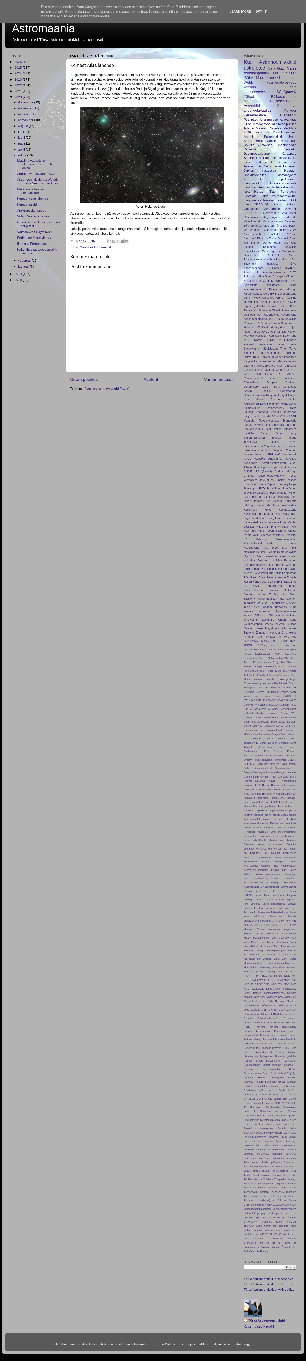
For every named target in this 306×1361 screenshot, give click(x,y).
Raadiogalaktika (271, 1069)
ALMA (292, 454)
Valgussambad (253, 624)
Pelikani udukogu (253, 1039)
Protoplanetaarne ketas (258, 564)
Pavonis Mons (268, 1035)
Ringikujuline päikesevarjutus (260, 1090)
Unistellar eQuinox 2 (267, 1200)
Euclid (273, 238)
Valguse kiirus (252, 361)
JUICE (265, 331)
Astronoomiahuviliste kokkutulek (263, 234)
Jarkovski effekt (252, 819)
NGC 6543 (277, 980)
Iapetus (292, 802)
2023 (19, 79)
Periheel (265, 302)
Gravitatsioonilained (256, 492)
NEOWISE (262, 204)
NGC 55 (267, 975)
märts (22, 155)
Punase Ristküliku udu (258, 1052)
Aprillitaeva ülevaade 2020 (36, 173)
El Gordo (261, 742)
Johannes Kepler (283, 399)
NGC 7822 (250, 988)
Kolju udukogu (271, 853)
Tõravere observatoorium (259, 225)
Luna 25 (255, 416)
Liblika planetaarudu (273, 903)
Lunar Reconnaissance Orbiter (264, 297)
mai (21, 143)
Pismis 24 (291, 1039)
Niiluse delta (260, 1001)
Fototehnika (280, 759)
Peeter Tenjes (288, 1035)
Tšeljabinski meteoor (282, 615)
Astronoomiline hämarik (275, 683)
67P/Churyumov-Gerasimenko (272, 645)
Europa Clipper (266, 484)
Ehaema (268, 738)
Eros (266, 751)
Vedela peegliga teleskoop (263, 1213)
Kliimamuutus (252, 408)
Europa (275, 323)
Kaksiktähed (251, 403)
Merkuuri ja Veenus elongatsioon (31, 191)
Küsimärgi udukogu (255, 891)
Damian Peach (270, 717)
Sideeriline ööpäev (271, 1111)
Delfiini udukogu (253, 725)
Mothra (263, 963)
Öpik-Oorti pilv (251, 1251)
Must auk (289, 140)
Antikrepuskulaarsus (31, 210)
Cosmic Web (289, 713)
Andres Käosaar (253, 662)
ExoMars (271, 755)
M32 (277, 920)
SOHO (292, 1094)
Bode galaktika (286, 319)
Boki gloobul (275, 467)
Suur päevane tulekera (258, 1141)
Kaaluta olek (277, 823)
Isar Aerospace (272, 814)
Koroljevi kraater (285, 861)
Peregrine (290, 560)
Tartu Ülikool (275, 1166)
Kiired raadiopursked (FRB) (260, 293)
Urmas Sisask (288, 1200)
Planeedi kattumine (258, 344)
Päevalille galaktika (285, 1056)
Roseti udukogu (276, 577)
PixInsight (249, 1043)
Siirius (280, 344)
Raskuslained (278, 1073)
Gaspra (248, 772)
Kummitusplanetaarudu (268, 874)
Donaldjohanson (262, 734)
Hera (293, 496)
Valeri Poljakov (281, 1209)
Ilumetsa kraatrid (287, 806)
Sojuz (292, 344)
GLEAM (292, 759)
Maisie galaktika (254, 933)
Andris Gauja (271, 662)
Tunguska (267, 1183)
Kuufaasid (275, 335)
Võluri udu (290, 1230)
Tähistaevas (261, 132)
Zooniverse (250, 1242)
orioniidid (249, 365)
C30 (268, 700)
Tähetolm (264, 1192)
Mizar (277, 958)
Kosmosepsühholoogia (256, 870)
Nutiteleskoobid (252, 1005)
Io (265, 289)
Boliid (260, 140)
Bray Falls (269, 369)
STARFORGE (264, 1098)
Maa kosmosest (284, 132)
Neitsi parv (259, 997)
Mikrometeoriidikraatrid (258, 543)
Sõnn (266, 1145)
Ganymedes (252, 200)
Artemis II (252, 136)
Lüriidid (266, 416)
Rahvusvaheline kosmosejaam (270, 175)
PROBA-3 (291, 1022)
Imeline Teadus (274, 200)
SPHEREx (249, 1098)
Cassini (272, 140)
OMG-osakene (252, 1009)
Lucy (247, 416)
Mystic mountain (287, 967)
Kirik (270, 848)
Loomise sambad (285, 518)
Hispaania (281, 793)
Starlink (273, 590)
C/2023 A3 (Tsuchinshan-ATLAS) (265, 213)
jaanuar (24, 266)
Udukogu (249, 314)
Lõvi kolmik (251, 526)
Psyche (258, 424)
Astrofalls (290, 458)
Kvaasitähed (289, 878)
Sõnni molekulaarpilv (284, 1145)
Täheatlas (265, 611)
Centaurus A (251, 323)
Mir (259, 958)
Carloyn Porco (288, 704)
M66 (251, 925)
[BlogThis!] (114, 241)
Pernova (267, 1039)
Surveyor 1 (274, 1137)
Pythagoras (266, 1056)
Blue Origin (260, 467)
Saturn (291, 73)
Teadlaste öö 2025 (256, 603)
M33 (273, 526)
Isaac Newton (254, 399)
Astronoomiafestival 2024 (279, 272)
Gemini (248, 391)
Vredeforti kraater (272, 1221)
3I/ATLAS (290, 268)
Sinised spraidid (287, 1115)
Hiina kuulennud (252, 793)
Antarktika (270, 666)
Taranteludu (290, 1162)
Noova (258, 340)
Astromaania (43, 28)
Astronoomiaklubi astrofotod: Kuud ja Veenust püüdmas (37, 181)
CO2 (273, 700)
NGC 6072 (290, 975)
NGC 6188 (263, 980)
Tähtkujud (291, 1192)
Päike (248, 78)
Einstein (273, 378)
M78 (268, 925)
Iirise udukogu (260, 806)
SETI (284, 1094)
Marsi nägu (258, 942)
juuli (21, 131)
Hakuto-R (291, 785)
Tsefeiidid (291, 1175)
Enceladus (289, 378)
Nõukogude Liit (287, 1005)
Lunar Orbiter (288, 522)
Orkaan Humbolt (253, 1022)
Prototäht (273, 255)
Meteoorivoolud (264, 124)
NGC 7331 (277, 984)
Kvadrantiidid (251, 882)
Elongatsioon (265, 747)
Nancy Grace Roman (277, 988)
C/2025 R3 (259, 700)
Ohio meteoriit (252, 1014)
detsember (26, 102)
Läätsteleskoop (279, 912)
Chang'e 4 (279, 276)
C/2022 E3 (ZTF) (286, 369)
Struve (247, 1137)
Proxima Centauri (285, 564)
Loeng (270, 518)
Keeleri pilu (250, 840)
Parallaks (271, 556)
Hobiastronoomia (254, 395)
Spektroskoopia (253, 590)
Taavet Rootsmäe (274, 1158)
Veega (269, 624)
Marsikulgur (289, 251)
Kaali (293, 819)
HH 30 (257, 785)
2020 (19, 97)
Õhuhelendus (289, 1247)
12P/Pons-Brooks (276, 454)
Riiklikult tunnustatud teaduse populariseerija (270, 1086)
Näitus (272, 552)
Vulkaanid (275, 268)
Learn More (240, 11)
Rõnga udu (260, 581)
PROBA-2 (279, 1022)
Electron (272, 742)
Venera (292, 361)
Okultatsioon (280, 1014)
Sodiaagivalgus (253, 429)
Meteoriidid (252, 101)
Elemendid (284, 742)
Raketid (249, 145)
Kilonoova (261, 848)
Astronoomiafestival (273, 157)
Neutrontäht (251, 255)
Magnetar (249, 420)
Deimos (265, 323)
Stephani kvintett (255, 594)
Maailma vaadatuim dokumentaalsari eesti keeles (34, 164)
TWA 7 (261, 1158)
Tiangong (267, 607)
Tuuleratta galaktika (261, 263)
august (23, 126)
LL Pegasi (290, 891)
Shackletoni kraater (281, 586)
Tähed (249, 96)
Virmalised (265, 145)
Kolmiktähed (289, 853)
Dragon (276, 734)
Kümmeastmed (288, 886)
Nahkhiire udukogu (255, 552)
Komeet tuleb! (27, 204)
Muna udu (290, 963)
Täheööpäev (277, 1192)
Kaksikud (263, 831)
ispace (248, 454)
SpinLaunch (290, 1124)
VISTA (268, 1204)
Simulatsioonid (270, 1115)
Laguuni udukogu (254, 518)
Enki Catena (287, 747)
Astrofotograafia (256, 73)
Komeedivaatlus (286, 505)
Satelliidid (250, 157)
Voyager (290, 208)
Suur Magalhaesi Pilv (282, 259)
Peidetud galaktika (269, 560)
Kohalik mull (280, 848)
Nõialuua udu (269, 1005)
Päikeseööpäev (252, 1065)
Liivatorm (259, 908)
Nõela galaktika (286, 552)
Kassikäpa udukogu (271, 836)
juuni (22, 137)
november (25, 108)
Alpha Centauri (276, 658)
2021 (19, 91)
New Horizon (254, 191)
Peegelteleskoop (269, 420)
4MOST (248, 645)
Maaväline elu (252, 221)
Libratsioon (289, 412)
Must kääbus (251, 967)
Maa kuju (250, 530)
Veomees (249, 1217)
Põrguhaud (250, 577)
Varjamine (270, 446)
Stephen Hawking (253, 1132)
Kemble (263, 840)
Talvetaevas (251, 441)
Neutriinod (271, 997)
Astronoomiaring (252, 683)
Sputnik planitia (287, 1128)
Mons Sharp (289, 958)
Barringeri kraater (254, 691)
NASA (292, 157)
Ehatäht (281, 738)
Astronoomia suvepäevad (280, 314)
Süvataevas (250, 1158)
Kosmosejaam (288, 865)
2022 (19, 85)
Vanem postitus (219, 379)
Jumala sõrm (276, 819)
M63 (294, 920)
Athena (248, 467)
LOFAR (248, 895)
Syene (278, 1141)
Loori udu (289, 335)
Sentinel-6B (271, 1103)
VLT (259, 314)
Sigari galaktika (254, 306)
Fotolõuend (289, 488)
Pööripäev (251, 119)
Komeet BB (250, 857)
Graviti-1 (272, 781)
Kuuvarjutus (288, 119)
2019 (19, 274)
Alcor (277, 653)
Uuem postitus (84, 379)
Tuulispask (273, 1187)
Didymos (262, 238)
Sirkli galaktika (251, 1120)
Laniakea (259, 899)
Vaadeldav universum (284, 1204)
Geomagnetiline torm (264, 772)
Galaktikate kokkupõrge (262, 285)
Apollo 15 (272, 670)
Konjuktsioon (252, 251)
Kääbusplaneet (271, 886)
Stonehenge (289, 1132)
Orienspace (290, 1018)
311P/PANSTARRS (286, 641)
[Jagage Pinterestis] (126, 241)
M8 (273, 925)
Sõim (258, 1145)
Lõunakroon (275, 916)
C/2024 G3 (252, 374)
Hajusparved (278, 785)
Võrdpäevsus (251, 1234)
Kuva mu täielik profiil (259, 1326)
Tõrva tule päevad (274, 1196)
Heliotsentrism (288, 789)
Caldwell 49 (250, 704)
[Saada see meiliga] (109, 241)
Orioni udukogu (255, 162)
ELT (246, 738)
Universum (267, 357)
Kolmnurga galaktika (279, 247)
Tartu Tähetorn (287, 598)
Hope (247, 331)
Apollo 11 (251, 272)
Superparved (259, 1137)
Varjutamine (271, 208)
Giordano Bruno (287, 776)
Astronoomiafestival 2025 (280, 230)
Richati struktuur (286, 1081)
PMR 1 (268, 1022)
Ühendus (259, 454)
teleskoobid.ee (251, 1247)
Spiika (279, 1124)
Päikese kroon (253, 1060)
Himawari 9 (268, 793)
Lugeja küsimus (253, 522)
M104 (275, 416)
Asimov (258, 679)
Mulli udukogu (276, 963)
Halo (246, 789)
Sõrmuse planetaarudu (257, 1149)
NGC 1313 (283, 971)
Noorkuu (291, 1001)
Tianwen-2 (281, 607)
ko (273, 1242)
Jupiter (277, 73)
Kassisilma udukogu (282, 289)
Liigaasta (248, 908)
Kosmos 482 (269, 865)
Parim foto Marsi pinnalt (34, 237)
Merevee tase (288, 946)
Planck (259, 1043)
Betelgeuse (251, 276)
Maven (276, 946)
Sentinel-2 (258, 1103)
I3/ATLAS (264, 802)
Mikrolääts (249, 958)
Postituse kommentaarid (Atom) (106, 388)
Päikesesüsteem (283, 101)
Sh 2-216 (283, 1103)
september (26, 120)
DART (292, 213)
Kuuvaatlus (289, 514)
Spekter (270, 1124)
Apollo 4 (253, 675)
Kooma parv (289, 857)
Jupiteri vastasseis (260, 170)
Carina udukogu (286, 471)
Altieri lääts (290, 658)
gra (261, 1242)
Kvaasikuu (275, 878)
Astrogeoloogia (288, 679)
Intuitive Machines (253, 814)
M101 (247, 340)
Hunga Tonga (277, 798)
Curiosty (268, 280)
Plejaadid (289, 149)
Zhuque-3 (262, 632)
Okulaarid (266, 1014)
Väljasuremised (273, 1230)
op (295, 1242)
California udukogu (268, 704)
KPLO (287, 819)
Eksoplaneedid (286, 145)
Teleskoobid (252, 179)
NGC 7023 (250, 984)
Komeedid (104, 247)
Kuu (248, 62)
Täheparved (250, 1192)
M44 (288, 920)
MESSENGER (283, 925)
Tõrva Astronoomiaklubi (278, 196)
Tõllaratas (261, 615)
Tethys (292, 1170)
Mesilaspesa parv (276, 950)
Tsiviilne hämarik (253, 1179)
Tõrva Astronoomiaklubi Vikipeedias (269, 1289)
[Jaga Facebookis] (122, 241)
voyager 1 (277, 632)
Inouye (292, 395)
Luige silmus (271, 522)
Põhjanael (288, 1065)
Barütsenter (272, 691)
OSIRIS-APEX (269, 1009)
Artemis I (256, 230)
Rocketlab (284, 1090)
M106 (265, 920)
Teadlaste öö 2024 (260, 1170)
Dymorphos (282, 280)
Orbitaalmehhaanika (268, 1018)
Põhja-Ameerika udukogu (280, 424)
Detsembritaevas (274, 725)
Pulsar (292, 255)
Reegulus (262, 1077)
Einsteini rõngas (286, 480)
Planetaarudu (278, 128)
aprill (22, 149)
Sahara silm (280, 1098)
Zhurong (291, 450)
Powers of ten (252, 1047)
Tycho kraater (288, 1187)
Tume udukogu (252, 1183)
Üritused (264, 1251)
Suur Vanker (289, 1137)
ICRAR (283, 802)
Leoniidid (275, 412)
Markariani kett (261, 937)
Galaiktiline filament (268, 763)
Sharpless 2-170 (259, 1107)
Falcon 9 (283, 238)
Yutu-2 (292, 628)
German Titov (268, 776)
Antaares (290, 365)
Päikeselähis (273, 1060)
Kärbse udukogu (269, 882)
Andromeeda (269, 119)
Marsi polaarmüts (277, 942)
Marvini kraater (264, 946)
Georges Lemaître (286, 772)
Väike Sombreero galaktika (272, 1225)
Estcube (278, 751)
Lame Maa (262, 895)
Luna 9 (251, 912)
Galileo (267, 242)
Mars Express (271, 251)
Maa (259, 78)
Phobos (276, 302)
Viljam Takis (261, 1217)
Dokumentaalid (274, 730)
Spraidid (273, 306)
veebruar (25, 260)
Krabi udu (290, 217)
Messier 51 (289, 954)
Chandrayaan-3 (253, 378)
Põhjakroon (289, 573)
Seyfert (257, 586)
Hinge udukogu (254, 501)
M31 (293, 416)
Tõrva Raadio (252, 1196)
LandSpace (278, 895)
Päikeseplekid (274, 136)
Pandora (260, 1026)
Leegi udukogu (287, 293)
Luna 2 (286, 908)
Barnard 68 (289, 687)
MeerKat (265, 535)
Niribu (271, 1001)
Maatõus (261, 929)
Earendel (256, 738)
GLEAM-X (249, 763)
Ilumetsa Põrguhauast (32, 243)
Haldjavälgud (278, 492)
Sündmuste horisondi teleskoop (276, 1153)
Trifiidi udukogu (261, 1175)
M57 (287, 526)
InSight (282, 395)
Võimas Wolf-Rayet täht (34, 232)
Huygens (271, 395)
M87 (293, 526)
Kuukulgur (290, 874)
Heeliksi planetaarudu (279, 391)
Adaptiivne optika (286, 649)
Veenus (250, 87)
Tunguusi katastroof (285, 1183)
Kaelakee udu (272, 827)
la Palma (284, 1242)
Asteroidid (252, 106)
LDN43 (271, 891)
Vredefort (253, 1221)
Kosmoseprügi (252, 514)
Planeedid (288, 115)
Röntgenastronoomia (267, 1094)
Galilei (247, 768)
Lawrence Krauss (274, 899)
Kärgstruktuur (288, 882)
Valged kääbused (286, 357)
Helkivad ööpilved (256, 327)
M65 (246, 925)
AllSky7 (263, 658)
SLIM (293, 302)
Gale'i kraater (288, 763)
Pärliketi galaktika (271, 1065)
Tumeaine (265, 310)
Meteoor (262, 128)
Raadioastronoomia (256, 259)
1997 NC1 (269, 637)
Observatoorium (287, 1009)
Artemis (249, 128)
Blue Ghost (265, 276)
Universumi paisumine (259, 619)
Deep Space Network (283, 721)
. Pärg (258, 637)
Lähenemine (263, 912)
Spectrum (259, 1124)
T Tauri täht (278, 594)
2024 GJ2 (257, 641)
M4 (282, 920)
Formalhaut (273, 488)
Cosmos (248, 717)
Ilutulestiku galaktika (255, 810)
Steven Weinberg (273, 1132)
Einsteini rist (266, 480)
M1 (261, 526)
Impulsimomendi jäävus (282, 810)
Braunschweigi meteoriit (267, 696)
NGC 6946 (290, 980)
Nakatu (260, 988)
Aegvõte (260, 458)
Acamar (272, 649)
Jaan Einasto (278, 331)
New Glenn (284, 997)
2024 (19, 73)
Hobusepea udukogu (257, 217)
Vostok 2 (282, 1217)
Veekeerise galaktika (274, 361)
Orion (248, 124)
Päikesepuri (290, 1060)
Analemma (275, 458)
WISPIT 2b (266, 1234)
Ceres (275, 709)
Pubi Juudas (289, 1047)
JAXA (292, 200)
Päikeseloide (252, 568)
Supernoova (286, 106)
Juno (247, 204)
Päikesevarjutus (283, 96)
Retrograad (278, 1077)
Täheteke (274, 441)
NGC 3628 (270, 547)
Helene (276, 789)
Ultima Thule (252, 357)
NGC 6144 (250, 980)
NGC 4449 (255, 975)
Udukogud (290, 352)
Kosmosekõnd (287, 509)
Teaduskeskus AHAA (283, 603)
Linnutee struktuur (257, 187)
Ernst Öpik (250, 484)
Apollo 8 (263, 675)
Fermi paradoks (263, 759)
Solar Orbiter (273, 429)
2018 (19, 280)
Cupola (257, 717)
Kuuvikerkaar (261, 878)
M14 (271, 920)
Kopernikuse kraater (257, 861)
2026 (19, 61)
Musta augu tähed (268, 967)
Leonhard (262, 412)
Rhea (262, 577)
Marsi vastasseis (273, 221)
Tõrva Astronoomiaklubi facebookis (268, 1279)
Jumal (265, 819)
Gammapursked (263, 768)
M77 (262, 925)
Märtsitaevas (251, 547)
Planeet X (269, 1043)
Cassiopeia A (262, 709)
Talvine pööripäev (272, 1162)
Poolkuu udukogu (286, 1043)
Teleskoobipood (279, 1170)
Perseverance (255, 115)
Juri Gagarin (274, 501)
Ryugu (248, 581)
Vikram (280, 624)
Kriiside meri (278, 870)
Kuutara (248, 878)
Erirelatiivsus (251, 382)
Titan (272, 191)
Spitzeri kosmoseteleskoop (259, 1128)
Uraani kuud (287, 619)
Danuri (283, 717)
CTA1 (280, 700)
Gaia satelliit (288, 323)
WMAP (278, 1234)
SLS (270, 581)
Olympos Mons (254, 556)
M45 (280, 526)
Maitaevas (272, 933)
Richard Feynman (265, 1081)
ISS (279, 92)
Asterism (271, 679)
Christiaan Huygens (267, 713)
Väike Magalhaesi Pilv (271, 628)
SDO (286, 302)
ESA (293, 280)
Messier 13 (257, 954)
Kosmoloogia (251, 865)
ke (267, 1242)
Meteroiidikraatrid (284, 187)
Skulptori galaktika (270, 1120)
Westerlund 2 (260, 1238)
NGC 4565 (288, 547)
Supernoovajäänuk (257, 153)
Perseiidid (251, 149)
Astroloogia (251, 463)
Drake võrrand (288, 734)
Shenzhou (275, 1107)
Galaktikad (87, 247)
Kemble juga (276, 840)
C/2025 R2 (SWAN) (258, 471)
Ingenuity (277, 217)
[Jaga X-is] (118, 241)
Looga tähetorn (273, 908)
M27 (267, 526)
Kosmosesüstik (275, 408)
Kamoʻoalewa (251, 836)
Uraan (292, 136)
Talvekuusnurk (252, 1162)
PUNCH (248, 1026)
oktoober (25, 114)
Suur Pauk (289, 306)
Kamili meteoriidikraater (283, 831)
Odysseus (290, 340)
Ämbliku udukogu (270, 1247)
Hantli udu (281, 242)
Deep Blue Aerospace (256, 721)
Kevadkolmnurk (269, 403)
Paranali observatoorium (258, 1031)
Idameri (248, 806)
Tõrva (278, 225)
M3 (288, 416)
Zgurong (249, 632)
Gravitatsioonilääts (283, 183)
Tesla (247, 607)
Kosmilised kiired (258, 509)
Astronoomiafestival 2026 (279, 463)
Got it (261, 11)
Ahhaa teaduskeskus (257, 653)
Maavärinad (274, 929)
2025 (19, 67)
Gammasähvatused (285, 768)
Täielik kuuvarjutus (284, 310)
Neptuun (290, 170)
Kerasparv (289, 153)
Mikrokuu (261, 539)
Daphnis (291, 717)
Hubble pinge (261, 798)
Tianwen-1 (250, 310)
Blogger (248, 1344)
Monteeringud (251, 963)
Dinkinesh (291, 725)
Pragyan (276, 1047)
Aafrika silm (260, 649)
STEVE (278, 581)
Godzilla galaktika (254, 781)
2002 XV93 (283, 637)
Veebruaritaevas (287, 1213)
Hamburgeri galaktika (262, 496)
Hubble (256, 331)
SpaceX (290, 92)
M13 (282, 416)
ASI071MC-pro (266, 365)
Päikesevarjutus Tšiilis (267, 573)
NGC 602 (277, 975)
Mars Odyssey (280, 937)
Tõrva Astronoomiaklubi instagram (268, 1284)
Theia (255, 607)
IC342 (274, 802)
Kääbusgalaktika (253, 886)
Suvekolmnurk (252, 348)
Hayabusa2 (283, 496)
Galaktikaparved (284, 166)
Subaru (265, 433)
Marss (291, 68)
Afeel (280, 365)
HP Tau (266, 785)
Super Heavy (285, 433)
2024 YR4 (269, 641)
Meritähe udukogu (254, 950)
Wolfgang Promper (284, 1238)
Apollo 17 (283, 670)
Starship (282, 124)
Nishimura (280, 1001)
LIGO (280, 891)
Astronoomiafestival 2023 (260, 319)
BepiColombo (286, 179)
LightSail (291, 903)
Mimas (292, 543)
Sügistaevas (270, 348)
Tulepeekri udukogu (285, 1179)
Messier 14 (273, 954)
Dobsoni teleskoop (254, 730)
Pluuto (277, 204)
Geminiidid (251, 183)
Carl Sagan (278, 162)
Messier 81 (279, 535)
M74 (257, 925)
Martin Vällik (251, 535)
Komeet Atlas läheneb (32, 198)
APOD (247, 458)
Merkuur (289, 110)
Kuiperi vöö (272, 514)
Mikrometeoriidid (286, 539)
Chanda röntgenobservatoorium (265, 475)
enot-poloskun (220, 1344)
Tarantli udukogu (266, 598)
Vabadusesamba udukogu (258, 1209)
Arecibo (248, 369)
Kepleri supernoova (270, 844)
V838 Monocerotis (254, 1204)
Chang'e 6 (254, 280)
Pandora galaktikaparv (282, 1026)
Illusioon (273, 806)
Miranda (267, 958)
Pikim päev (279, 1039)
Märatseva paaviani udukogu (260, 971)
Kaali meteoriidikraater (256, 823)
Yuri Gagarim (274, 450)
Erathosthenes (252, 751)
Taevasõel (290, 1158)
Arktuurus (284, 675)
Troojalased (278, 1175)
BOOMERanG (274, 687)
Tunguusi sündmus (254, 1187)
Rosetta (291, 577)
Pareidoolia (280, 1031)
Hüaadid (290, 798)
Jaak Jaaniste (288, 814)
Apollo (248, 140)
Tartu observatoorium (255, 1166)
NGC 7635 (290, 984)
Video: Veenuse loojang (34, 216)
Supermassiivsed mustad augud (270, 437)
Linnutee (268, 106)
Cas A (248, 709)
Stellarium (290, 590)
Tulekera (268, 1179)
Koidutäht (255, 853)
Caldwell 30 (290, 700)
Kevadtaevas (288, 403)
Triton (283, 348)
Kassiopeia (290, 836)
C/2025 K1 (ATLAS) (281, 374)
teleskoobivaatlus (258, 110)
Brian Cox (290, 467)
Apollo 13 (260, 670)
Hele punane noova (260, 789)
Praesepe (266, 1047)
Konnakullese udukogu (269, 857)
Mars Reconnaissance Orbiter (277, 530)
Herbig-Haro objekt (283, 327)
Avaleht (151, 379)
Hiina (292, 124)
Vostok (272, 1217)
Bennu (258, 369)
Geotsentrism (251, 776)
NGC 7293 (263, 984)
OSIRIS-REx (273, 340)
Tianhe (247, 1175)
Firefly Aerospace (284, 386)
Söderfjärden (278, 1149)
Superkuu (290, 221)
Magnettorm (289, 929)
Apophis (273, 675)
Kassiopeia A (265, 505)
